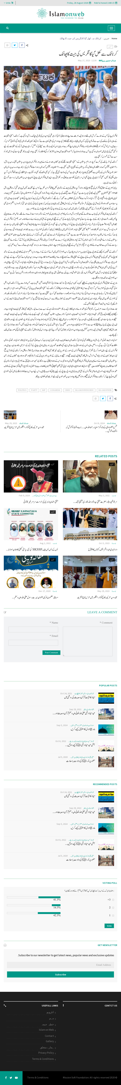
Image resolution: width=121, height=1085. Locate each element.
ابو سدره (114, 495)
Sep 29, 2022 (75, 709)
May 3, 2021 (104, 495)
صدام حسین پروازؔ (107, 60)
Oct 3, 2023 (104, 543)
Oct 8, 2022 (60, 741)
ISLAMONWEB (104, 390)
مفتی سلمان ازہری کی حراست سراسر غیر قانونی (40, 502)
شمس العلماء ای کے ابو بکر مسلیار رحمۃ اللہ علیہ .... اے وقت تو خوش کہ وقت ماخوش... (91, 429)
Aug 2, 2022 (45, 543)
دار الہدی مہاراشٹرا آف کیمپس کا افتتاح (102, 549)
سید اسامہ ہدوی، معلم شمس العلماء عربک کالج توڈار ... (44, 495)
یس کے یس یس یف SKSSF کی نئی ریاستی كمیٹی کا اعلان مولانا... (32, 549)
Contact (49, 1036)
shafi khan (111, 423)
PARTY (34, 390)
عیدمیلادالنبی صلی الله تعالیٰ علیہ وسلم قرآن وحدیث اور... (74, 713)
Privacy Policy (46, 1052)
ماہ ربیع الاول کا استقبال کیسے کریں (83, 729)
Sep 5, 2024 (62, 725)
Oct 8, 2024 (99, 423)
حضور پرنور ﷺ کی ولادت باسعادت (80, 761)
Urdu (8, 2)
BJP (43, 390)
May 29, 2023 (11, 423)
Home (114, 38)
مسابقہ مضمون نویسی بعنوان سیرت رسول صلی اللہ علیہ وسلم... (35, 597)
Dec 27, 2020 (44, 591)
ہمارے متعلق (47, 1047)
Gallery (50, 1041)
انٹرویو (50, 1012)
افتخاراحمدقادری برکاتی (89, 709)
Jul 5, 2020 (63, 757)
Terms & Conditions (43, 1059)
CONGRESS (55, 390)
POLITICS (22, 390)
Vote (109, 925)
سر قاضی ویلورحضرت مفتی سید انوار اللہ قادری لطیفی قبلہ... (95, 502)
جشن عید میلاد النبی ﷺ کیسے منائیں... (80, 745)
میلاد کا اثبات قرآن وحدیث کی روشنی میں (79, 697)
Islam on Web (46, 1029)
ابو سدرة (114, 543)
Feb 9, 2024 (24, 495)
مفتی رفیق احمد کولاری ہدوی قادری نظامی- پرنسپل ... (82, 757)
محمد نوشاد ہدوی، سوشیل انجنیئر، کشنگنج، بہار (84, 693)
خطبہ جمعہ (47, 1024)
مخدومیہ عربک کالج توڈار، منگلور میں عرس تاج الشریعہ (24, 427)
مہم (51, 1018)
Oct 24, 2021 (66, 693)
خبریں (106, 38)
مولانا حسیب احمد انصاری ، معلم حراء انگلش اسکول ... (82, 725)
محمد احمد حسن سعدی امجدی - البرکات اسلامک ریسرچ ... (81, 741)
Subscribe (60, 974)
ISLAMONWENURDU (84, 390)
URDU (67, 390)
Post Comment (51, 652)
